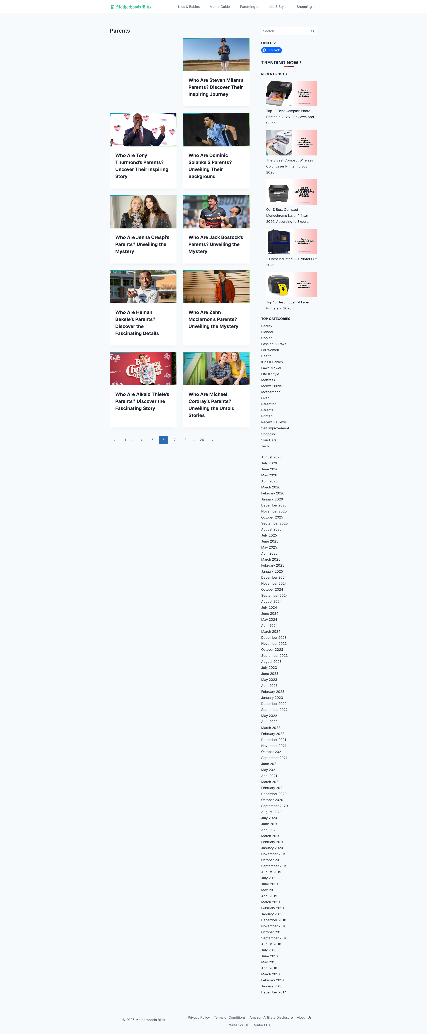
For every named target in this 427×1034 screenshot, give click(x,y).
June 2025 (269, 541)
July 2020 (269, 818)
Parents (267, 410)
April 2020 (269, 830)
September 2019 (274, 866)
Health (266, 356)
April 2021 (269, 776)
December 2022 (274, 704)
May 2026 (269, 475)
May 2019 (269, 890)
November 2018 (273, 926)
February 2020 (272, 842)
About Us (304, 1017)
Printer (266, 416)
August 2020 (271, 812)
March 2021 (270, 782)
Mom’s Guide (220, 7)
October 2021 (272, 752)
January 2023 (272, 698)
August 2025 (271, 529)
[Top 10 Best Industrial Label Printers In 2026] (291, 284)
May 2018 (269, 962)
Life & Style (278, 7)
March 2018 (270, 974)
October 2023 (272, 650)
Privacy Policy (199, 1017)
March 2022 (270, 728)
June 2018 (269, 956)
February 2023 (272, 692)
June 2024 (269, 614)
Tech (265, 446)
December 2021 (273, 740)
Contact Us (261, 1025)
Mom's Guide (271, 386)
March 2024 (270, 632)
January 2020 (272, 848)
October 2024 (272, 589)
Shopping (268, 434)
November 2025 (274, 511)
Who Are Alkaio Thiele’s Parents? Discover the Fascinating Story (142, 401)
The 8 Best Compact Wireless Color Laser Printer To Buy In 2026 (289, 166)
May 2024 (269, 620)
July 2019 (268, 878)
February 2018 (272, 980)
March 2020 (270, 836)
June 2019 (269, 884)
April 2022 (269, 722)
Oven (265, 398)
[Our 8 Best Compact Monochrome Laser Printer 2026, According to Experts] (291, 192)
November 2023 (274, 644)
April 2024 (269, 626)
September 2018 (274, 938)
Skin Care (269, 440)
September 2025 (274, 523)
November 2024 (274, 583)
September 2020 (274, 806)
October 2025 (272, 517)
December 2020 (274, 794)
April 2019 (269, 896)
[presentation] (216, 54)
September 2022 (274, 710)
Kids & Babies (189, 7)
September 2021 (274, 758)
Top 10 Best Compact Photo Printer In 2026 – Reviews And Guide (290, 117)
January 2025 (272, 571)
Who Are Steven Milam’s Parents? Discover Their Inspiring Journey (216, 87)
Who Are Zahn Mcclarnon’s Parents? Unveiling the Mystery (213, 319)
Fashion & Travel (274, 344)
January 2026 (272, 499)
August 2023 (271, 662)
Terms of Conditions (230, 1017)
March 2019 (270, 902)
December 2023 (274, 638)
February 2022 (272, 734)
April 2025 (269, 553)
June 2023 (269, 674)
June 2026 (269, 469)
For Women (270, 350)
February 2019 (272, 908)
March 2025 (270, 559)
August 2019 (271, 872)
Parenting (268, 404)
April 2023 (269, 686)
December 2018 (273, 920)
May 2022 (269, 716)
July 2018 (268, 950)
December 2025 (274, 505)
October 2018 (272, 932)
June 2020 (269, 824)
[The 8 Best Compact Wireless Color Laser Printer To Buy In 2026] (291, 142)
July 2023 (269, 668)
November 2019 (273, 854)
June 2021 (269, 764)
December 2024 (274, 577)
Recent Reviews (274, 422)
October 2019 (272, 860)
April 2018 (269, 968)
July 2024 (269, 608)
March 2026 (270, 487)
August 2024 (271, 601)
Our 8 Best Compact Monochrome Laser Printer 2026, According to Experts (287, 216)
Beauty (266, 326)
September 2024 (274, 595)
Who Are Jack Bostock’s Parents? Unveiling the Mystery (215, 244)
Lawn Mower (271, 368)
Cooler (266, 338)
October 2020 (272, 800)
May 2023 (269, 680)
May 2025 (269, 547)
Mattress (268, 380)
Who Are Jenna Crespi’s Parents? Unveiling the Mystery (142, 244)
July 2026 (269, 463)
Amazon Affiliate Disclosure (271, 1017)
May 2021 (269, 770)
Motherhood (271, 392)
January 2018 (271, 986)
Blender (267, 332)
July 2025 (269, 535)
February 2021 (272, 788)
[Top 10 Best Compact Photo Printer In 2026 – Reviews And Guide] (291, 93)
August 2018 (271, 944)
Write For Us (239, 1025)
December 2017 (273, 992)
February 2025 (272, 565)
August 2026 (271, 457)
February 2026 (272, 493)
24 (202, 440)
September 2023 (274, 656)
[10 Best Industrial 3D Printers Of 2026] (291, 241)
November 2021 (273, 746)
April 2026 (269, 481)
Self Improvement (275, 428)
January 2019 (271, 914)
